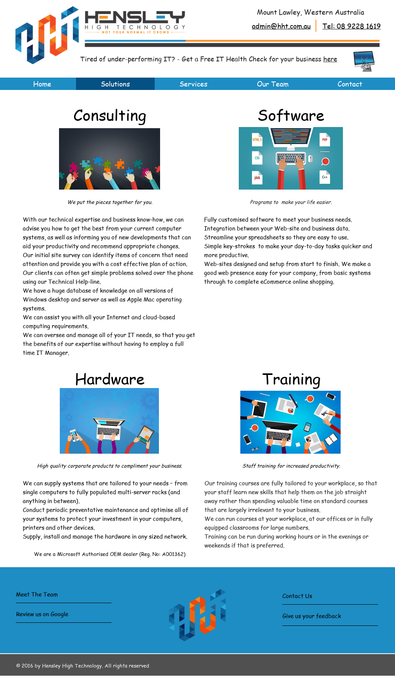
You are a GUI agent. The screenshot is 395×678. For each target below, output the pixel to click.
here (330, 58)
